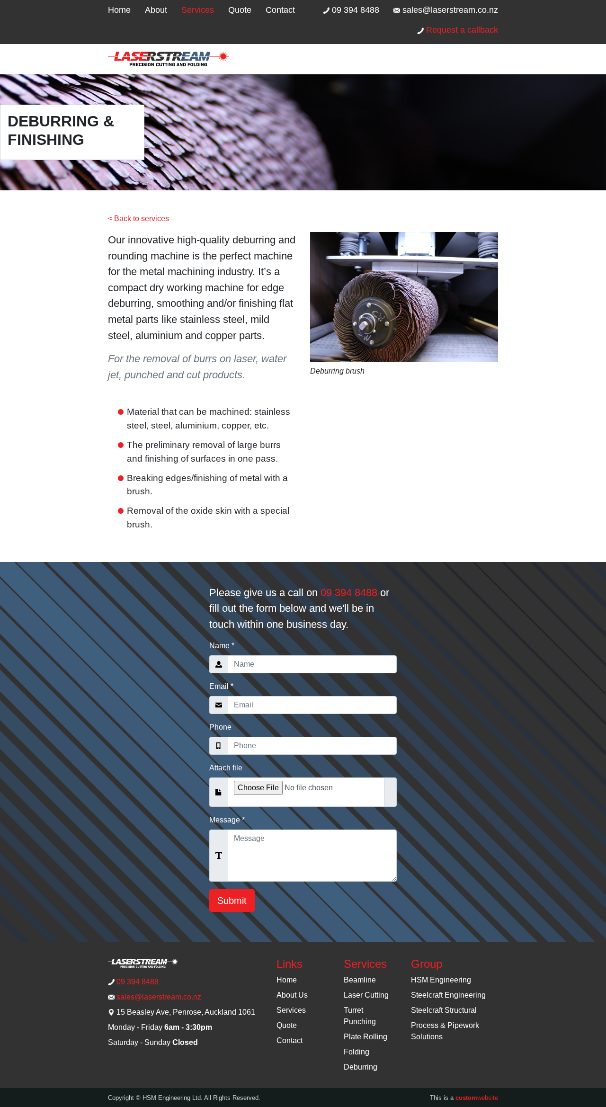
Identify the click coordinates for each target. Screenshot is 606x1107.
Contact (280, 10)
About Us (292, 995)
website (476, 1097)
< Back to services (138, 218)
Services (197, 10)
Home (119, 10)
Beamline (360, 980)
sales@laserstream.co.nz (449, 10)
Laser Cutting (366, 995)
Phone (220, 727)
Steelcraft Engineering (448, 995)
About (156, 10)
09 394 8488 (354, 10)
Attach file (225, 768)
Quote (239, 10)
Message (227, 820)
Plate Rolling (365, 1037)
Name (221, 646)
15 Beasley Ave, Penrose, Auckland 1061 (185, 1012)
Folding (356, 1052)
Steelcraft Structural (444, 1010)
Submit (232, 900)
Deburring (360, 1067)
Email (221, 686)
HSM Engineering (441, 980)
